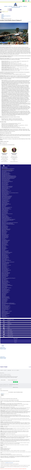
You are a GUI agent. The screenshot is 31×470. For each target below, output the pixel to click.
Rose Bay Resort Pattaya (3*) (5, 289)
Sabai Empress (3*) (4, 293)
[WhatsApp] (13, 382)
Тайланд (3, 16)
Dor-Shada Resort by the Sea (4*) (6, 198)
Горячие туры (20, 6)
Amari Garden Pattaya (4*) (5, 184)
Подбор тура (25, 6)
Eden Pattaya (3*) (4, 249)
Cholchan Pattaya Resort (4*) (5, 194)
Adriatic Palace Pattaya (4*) (5, 182)
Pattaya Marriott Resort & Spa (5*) (6, 173)
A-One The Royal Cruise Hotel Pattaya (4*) (7, 181)
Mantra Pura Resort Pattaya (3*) (6, 272)
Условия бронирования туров (15, 7)
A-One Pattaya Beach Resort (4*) (6, 180)
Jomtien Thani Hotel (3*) (5, 269)
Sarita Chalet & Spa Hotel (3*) (5, 297)
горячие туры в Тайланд (13, 377)
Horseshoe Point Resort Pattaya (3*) (6, 260)
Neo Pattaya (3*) (4, 277)
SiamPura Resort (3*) (4, 301)
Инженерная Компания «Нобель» (13, 384)
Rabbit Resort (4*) (4, 214)
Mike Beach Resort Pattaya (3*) (6, 273)
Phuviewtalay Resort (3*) (5, 283)
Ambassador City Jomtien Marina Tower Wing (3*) (8, 224)
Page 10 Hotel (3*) (4, 279)
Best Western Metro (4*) (5, 190)
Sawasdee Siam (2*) (4, 316)
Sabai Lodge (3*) (4, 294)
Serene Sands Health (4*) (5, 216)
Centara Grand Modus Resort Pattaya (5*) (7, 169)
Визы (17, 6)
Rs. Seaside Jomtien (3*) (5, 292)
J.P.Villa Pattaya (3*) (4, 264)
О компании (6, 6)
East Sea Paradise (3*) (5, 244)
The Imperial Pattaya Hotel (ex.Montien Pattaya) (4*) (8, 219)
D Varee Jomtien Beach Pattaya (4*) (6, 197)
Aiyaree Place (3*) (4, 221)
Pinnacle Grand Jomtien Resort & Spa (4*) (7, 213)
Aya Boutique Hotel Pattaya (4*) (6, 188)
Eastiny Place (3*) (4, 246)
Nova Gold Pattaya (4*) (5, 211)
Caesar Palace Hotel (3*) (5, 235)
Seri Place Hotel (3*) (4, 300)
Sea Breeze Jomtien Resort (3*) (6, 298)
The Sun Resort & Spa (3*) (5, 309)
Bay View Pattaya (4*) (4, 189)
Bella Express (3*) (4, 230)
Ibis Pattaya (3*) (4, 261)
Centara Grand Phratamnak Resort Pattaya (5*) (8, 170)
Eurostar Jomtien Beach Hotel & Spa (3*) (7, 252)
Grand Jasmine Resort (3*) (5, 256)
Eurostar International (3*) (5, 251)
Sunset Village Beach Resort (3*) (6, 305)
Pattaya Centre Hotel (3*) (5, 280)
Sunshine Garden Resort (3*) (5, 306)
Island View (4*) (4, 206)
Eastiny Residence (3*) (5, 248)
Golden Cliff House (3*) (5, 255)
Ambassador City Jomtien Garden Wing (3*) (7, 223)
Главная (3, 14)
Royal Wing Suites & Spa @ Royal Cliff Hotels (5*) (8, 178)
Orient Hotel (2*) (4, 315)
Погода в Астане (2, 356)
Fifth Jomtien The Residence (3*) (6, 253)
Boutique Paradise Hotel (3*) (5, 234)
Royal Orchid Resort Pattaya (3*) (6, 290)
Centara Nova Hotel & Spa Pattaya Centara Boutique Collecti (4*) (10, 192)
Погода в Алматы (2, 347)
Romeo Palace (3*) (4, 288)
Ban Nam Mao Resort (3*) (5, 226)
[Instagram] (15, 382)
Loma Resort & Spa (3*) (5, 271)
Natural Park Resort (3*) (5, 276)
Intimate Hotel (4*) (4, 205)
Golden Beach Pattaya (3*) (5, 254)
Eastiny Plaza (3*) (4, 247)
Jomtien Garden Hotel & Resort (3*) (6, 265)
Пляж (2, 17)
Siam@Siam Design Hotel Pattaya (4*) (6, 217)
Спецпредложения (9, 370)
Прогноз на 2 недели (3, 358)
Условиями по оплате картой (9, 462)
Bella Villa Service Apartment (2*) (6, 312)
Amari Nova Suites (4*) (5, 185)
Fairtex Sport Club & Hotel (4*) (5, 199)
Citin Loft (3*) (3, 238)
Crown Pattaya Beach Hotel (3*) (6, 240)
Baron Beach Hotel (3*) (5, 228)
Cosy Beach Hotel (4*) (4, 195)
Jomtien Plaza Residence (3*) (5, 268)
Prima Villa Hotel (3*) (4, 286)
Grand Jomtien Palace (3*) (5, 257)
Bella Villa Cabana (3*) (4, 231)
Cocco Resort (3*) (4, 239)
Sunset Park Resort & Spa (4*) (5, 218)
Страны (14, 6)
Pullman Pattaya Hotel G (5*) (5, 174)
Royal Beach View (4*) (4, 215)
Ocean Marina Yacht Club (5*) (5, 172)
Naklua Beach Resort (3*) (5, 275)
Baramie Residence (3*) (5, 227)
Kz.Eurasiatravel (15, 4)
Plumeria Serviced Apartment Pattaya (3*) (7, 285)
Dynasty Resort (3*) (4, 243)
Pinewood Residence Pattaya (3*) (6, 284)
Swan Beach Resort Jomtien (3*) (6, 308)
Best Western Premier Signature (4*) (6, 191)
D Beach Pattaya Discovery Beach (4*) (7, 196)
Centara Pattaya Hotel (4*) (5, 193)
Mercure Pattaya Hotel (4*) (5, 210)
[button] (4, 43)
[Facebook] (17, 382)
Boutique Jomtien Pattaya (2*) (5, 313)
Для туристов (10, 6)
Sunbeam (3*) (3, 304)
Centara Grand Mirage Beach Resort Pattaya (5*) (8, 168)
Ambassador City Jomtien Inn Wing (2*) (7, 311)
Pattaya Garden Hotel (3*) (5, 281)
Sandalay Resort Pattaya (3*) (5, 296)
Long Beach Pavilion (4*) (5, 209)
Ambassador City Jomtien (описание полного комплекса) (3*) (10, 222)
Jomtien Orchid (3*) (4, 267)
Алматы (3, 345)
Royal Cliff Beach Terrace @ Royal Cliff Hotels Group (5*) (9, 176)
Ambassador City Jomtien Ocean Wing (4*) (7, 186)
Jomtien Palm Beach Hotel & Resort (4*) (7, 207)
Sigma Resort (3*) (4, 302)
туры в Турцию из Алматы (6, 377)
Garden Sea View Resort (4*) (5, 201)
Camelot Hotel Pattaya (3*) (5, 236)
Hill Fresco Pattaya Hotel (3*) (5, 259)
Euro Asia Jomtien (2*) (4, 314)
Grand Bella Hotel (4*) (4, 202)
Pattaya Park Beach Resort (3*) (6, 282)
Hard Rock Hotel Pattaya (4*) (5, 203)
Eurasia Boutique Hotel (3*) (5, 250)
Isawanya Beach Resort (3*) (5, 263)
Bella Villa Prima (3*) (4, 232)
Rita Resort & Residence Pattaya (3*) (6, 287)
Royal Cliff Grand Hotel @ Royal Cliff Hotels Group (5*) (9, 177)
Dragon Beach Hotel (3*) (5, 242)
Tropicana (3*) (3, 310)
